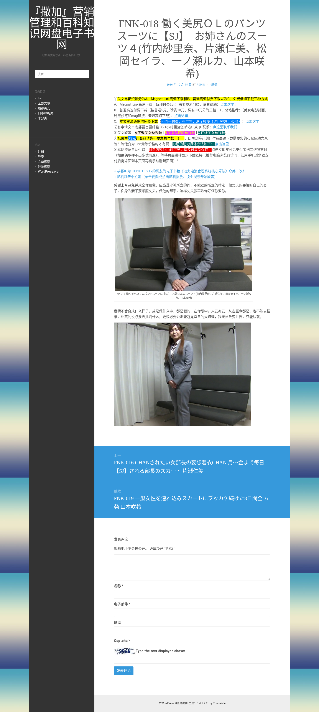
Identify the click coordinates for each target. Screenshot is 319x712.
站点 (117, 622)
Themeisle (219, 703)
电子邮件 (122, 604)
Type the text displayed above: (160, 651)
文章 (44, 161)
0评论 (214, 84)
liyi (39, 98)
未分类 (42, 118)
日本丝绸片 (45, 113)
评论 (44, 166)
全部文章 (44, 103)
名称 (118, 586)
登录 (41, 156)
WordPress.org (48, 171)
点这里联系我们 (225, 127)
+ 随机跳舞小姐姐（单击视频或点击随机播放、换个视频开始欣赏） (166, 177)
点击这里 (227, 104)
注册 (41, 151)
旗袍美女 (44, 108)
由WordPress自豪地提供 (173, 703)
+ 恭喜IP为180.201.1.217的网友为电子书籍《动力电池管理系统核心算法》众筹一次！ (180, 171)
